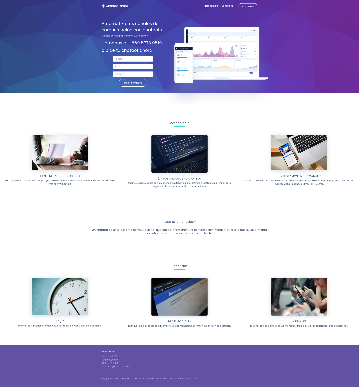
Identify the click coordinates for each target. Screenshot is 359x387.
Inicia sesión (248, 6)
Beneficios (227, 5)
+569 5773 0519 (145, 43)
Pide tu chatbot (133, 82)
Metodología (211, 5)
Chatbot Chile (190, 378)
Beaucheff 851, (110, 356)
